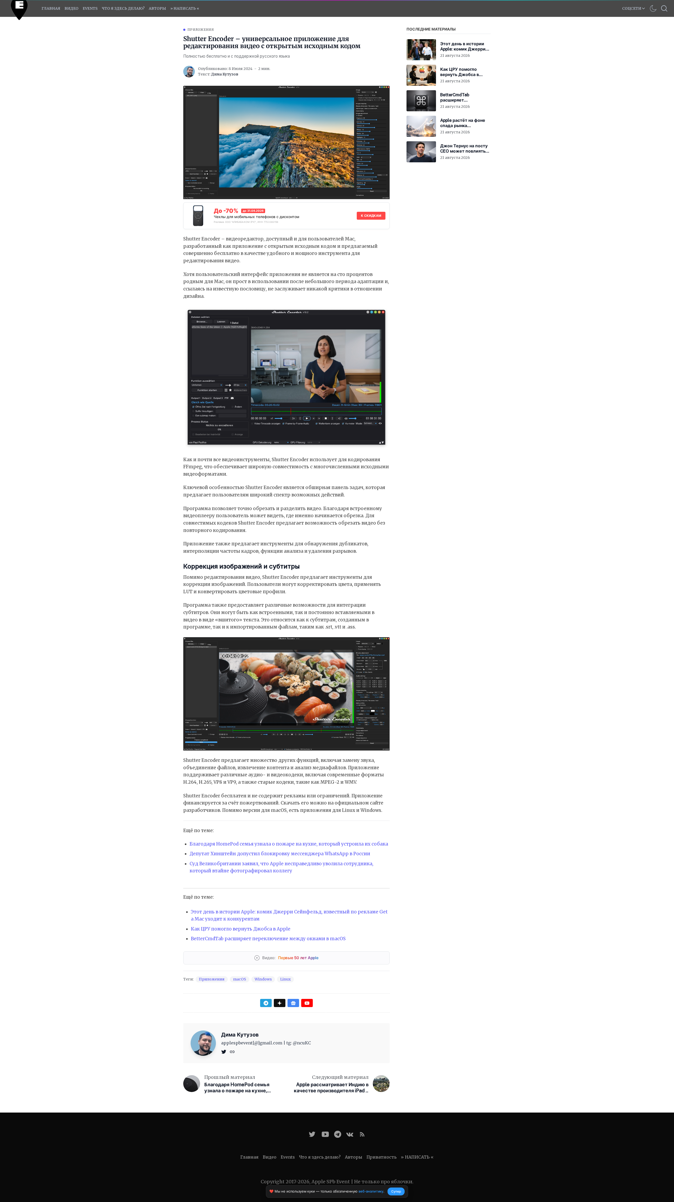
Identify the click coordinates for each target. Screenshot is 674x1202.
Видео (71, 8)
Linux (285, 979)
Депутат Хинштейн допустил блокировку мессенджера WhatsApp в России (280, 854)
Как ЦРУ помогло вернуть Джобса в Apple (240, 929)
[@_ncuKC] (224, 1051)
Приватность (381, 1157)
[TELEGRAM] (338, 1134)
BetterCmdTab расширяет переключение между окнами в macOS (268, 939)
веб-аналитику (371, 1191)
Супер (396, 1191)
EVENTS (90, 8)
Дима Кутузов (224, 74)
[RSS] (362, 1134)
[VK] (350, 1134)
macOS (239, 979)
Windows (263, 979)
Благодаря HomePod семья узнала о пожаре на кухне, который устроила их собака (289, 844)
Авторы (157, 8)
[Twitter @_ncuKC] (312, 1134)
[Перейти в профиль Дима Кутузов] (189, 71)
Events (288, 1157)
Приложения (200, 30)
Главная (51, 8)
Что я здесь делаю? (123, 8)
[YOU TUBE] (325, 1134)
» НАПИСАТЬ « (184, 8)
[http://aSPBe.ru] (232, 1051)
